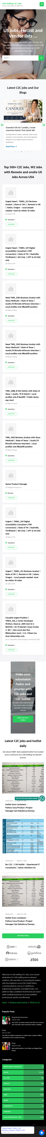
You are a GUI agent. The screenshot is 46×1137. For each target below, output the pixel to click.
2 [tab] (18, 152)
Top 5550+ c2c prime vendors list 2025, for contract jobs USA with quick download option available (28, 1023)
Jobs (5, 1095)
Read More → (11, 147)
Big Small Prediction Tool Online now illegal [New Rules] (27, 1049)
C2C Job (6, 1078)
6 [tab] (31, 152)
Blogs (14, 1017)
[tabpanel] (23, 124)
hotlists (7, 1089)
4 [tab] (25, 152)
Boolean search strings (18, 1003)
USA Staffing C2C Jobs (12, 4)
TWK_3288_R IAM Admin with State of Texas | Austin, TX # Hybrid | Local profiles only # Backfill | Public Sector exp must (22, 395)
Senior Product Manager (16, 484)
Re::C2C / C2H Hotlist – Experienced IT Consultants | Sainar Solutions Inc (22, 866)
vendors (25, 1017)
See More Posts (23, 936)
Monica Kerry (9, 801)
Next (44, 125)
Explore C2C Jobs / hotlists (23, 719)
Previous (2, 125)
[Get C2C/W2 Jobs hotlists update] (42, 798)
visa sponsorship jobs (13, 1117)
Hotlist (7, 1083)
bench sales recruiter (13, 1066)
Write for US (35, 1003)
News (6, 1100)
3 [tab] (21, 152)
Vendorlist (19, 1017)
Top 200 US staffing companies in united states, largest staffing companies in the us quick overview (22, 1036)
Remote (10, 493)
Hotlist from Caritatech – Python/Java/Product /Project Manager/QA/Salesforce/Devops (20, 808)
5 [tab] (28, 152)
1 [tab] (15, 152)
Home (4, 1003)
